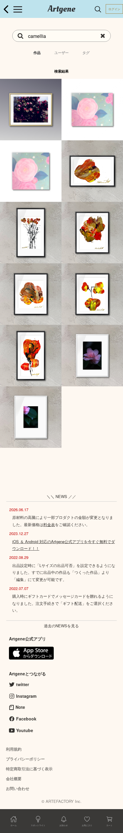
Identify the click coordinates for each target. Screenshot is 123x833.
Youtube (24, 730)
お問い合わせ (17, 788)
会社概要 (13, 778)
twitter (22, 684)
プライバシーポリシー (25, 759)
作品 (37, 52)
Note (20, 707)
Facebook (26, 719)
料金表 (49, 524)
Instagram (26, 696)
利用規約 (13, 749)
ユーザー (61, 52)
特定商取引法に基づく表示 (29, 768)
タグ (86, 52)
